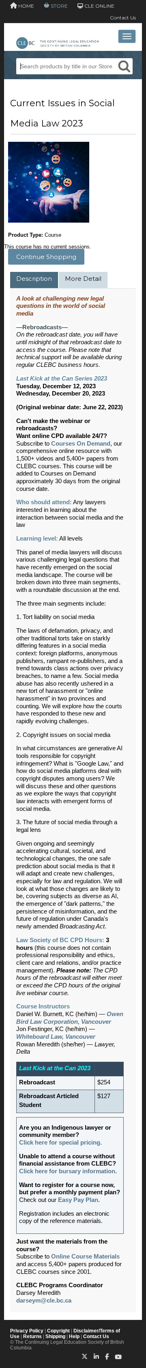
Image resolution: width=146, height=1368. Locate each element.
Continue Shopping (46, 257)
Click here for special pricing (59, 1142)
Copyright (58, 1331)
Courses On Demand (80, 443)
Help (74, 1336)
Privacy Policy (26, 1331)
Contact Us (123, 18)
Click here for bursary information (67, 1171)
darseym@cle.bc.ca (43, 1300)
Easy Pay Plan (78, 1200)
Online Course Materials (85, 1256)
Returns (32, 1336)
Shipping (55, 1336)
